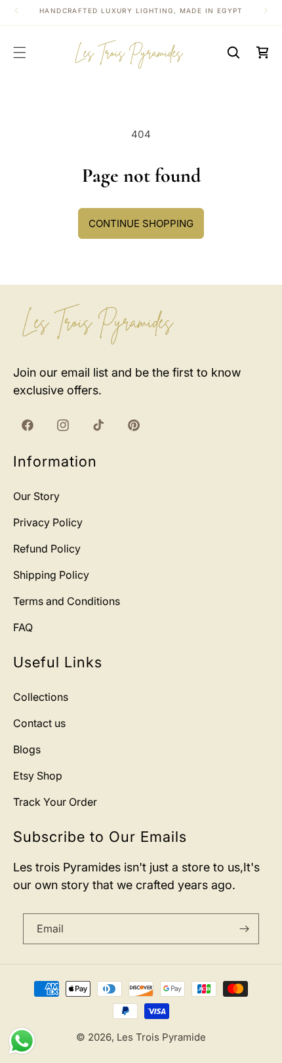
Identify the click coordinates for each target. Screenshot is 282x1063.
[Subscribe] (244, 928)
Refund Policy (47, 548)
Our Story (36, 496)
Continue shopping (141, 223)
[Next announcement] (265, 10)
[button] (19, 52)
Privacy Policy (48, 522)
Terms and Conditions (66, 601)
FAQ (23, 627)
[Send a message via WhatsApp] (22, 1041)
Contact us (39, 723)
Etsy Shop (37, 775)
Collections (40, 696)
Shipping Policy (51, 574)
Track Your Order (55, 801)
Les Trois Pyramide (161, 1037)
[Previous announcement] (16, 10)
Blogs (27, 749)
